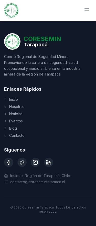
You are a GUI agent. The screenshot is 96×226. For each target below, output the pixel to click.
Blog (13, 128)
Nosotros (17, 106)
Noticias (16, 114)
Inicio (13, 99)
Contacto (17, 135)
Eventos (16, 121)
